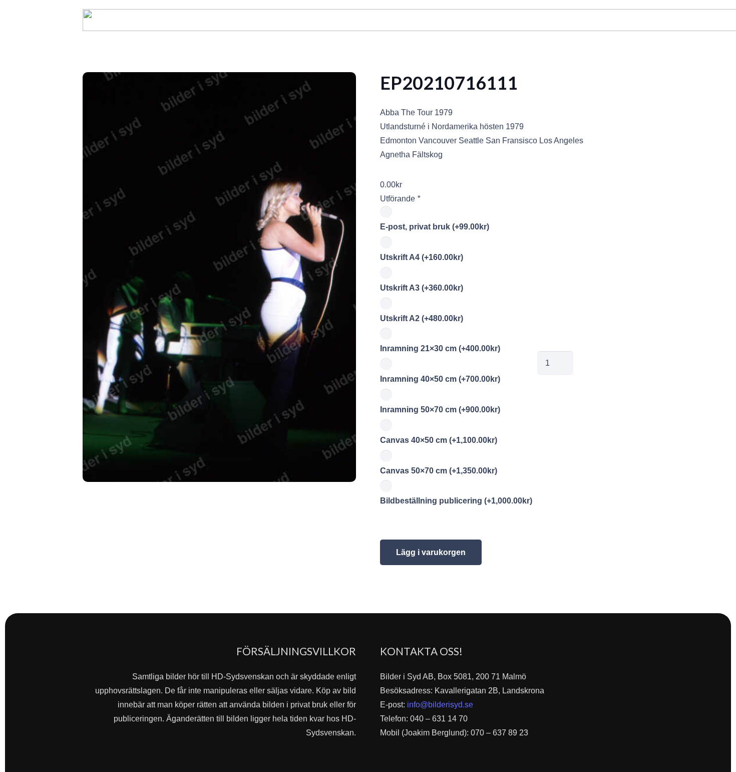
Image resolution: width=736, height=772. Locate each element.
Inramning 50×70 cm (440, 409)
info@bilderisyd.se (440, 704)
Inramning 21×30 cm (440, 348)
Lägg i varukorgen (431, 552)
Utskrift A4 (421, 257)
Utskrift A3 (421, 288)
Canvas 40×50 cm (438, 440)
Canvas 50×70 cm (438, 470)
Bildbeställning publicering (456, 500)
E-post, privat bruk (434, 226)
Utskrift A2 (421, 318)
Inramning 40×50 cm (440, 379)
